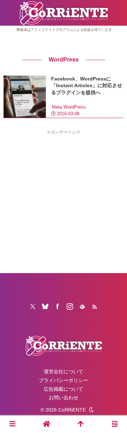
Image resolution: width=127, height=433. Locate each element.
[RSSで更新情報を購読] (94, 306)
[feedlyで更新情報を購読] (82, 306)
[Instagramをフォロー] (70, 306)
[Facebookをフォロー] (57, 306)
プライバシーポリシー (63, 380)
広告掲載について (63, 389)
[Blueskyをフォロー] (45, 306)
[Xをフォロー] (33, 306)
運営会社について (63, 371)
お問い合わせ (63, 397)
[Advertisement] (63, 199)
